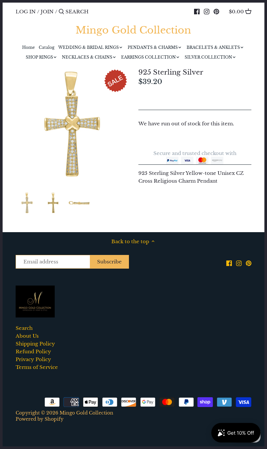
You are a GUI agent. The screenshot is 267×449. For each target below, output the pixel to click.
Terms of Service (37, 367)
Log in (26, 11)
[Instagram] (206, 11)
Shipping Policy (35, 344)
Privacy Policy (33, 359)
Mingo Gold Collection (133, 30)
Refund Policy (33, 351)
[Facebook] (197, 11)
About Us (27, 336)
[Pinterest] (216, 11)
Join (47, 11)
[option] (27, 202)
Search (24, 328)
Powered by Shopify (39, 419)
